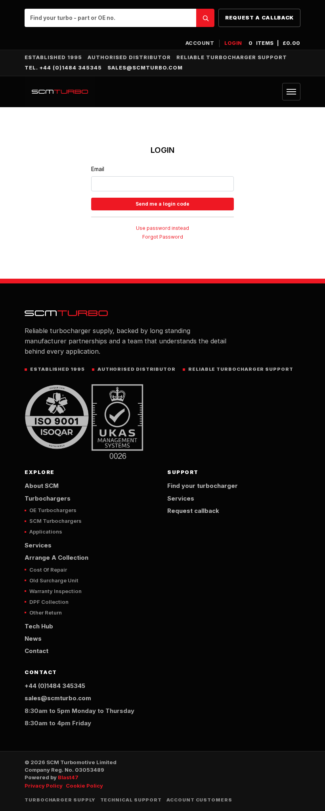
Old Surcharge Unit (53, 580)
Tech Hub (39, 626)
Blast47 (68, 777)
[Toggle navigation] (291, 91)
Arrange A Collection (56, 557)
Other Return (45, 612)
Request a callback (259, 17)
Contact (36, 651)
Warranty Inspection (55, 591)
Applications (45, 531)
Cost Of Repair (48, 569)
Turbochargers (48, 498)
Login (233, 43)
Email (97, 169)
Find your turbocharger (202, 485)
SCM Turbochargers (55, 521)
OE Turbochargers (52, 510)
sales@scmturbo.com (145, 68)
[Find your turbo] (205, 18)
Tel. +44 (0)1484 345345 (63, 68)
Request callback (193, 510)
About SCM (42, 485)
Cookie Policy (84, 785)
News (33, 638)
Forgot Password (162, 237)
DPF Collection (49, 602)
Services (38, 545)
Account (199, 43)
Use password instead (162, 228)
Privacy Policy (44, 785)
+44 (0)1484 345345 (55, 686)
